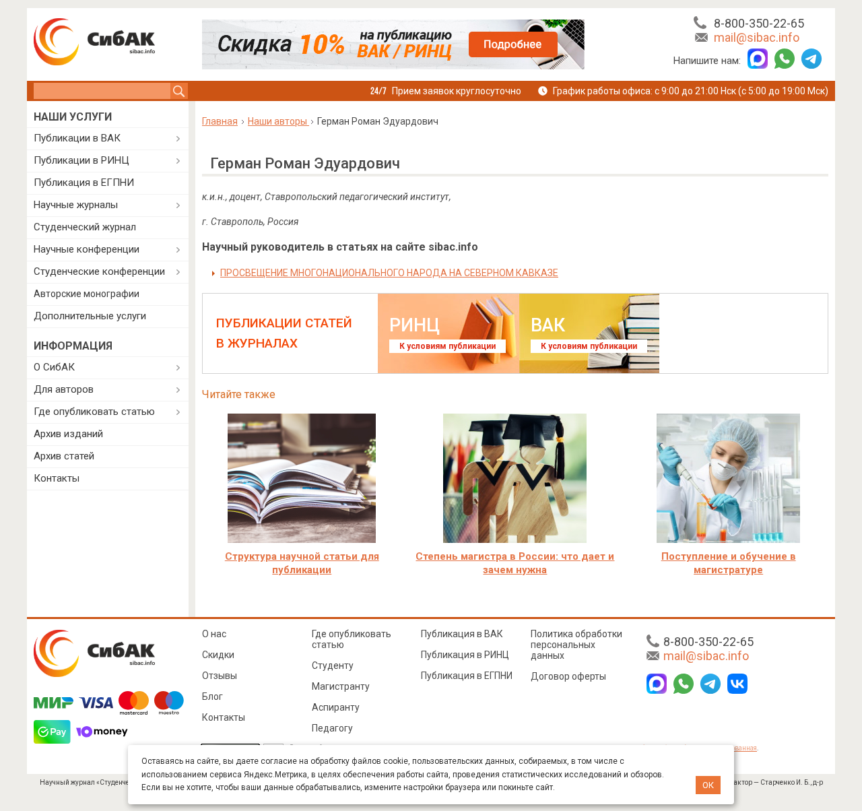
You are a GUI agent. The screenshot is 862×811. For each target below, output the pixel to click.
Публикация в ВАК (462, 633)
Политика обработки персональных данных (576, 644)
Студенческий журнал (85, 227)
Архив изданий (68, 434)
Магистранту (341, 686)
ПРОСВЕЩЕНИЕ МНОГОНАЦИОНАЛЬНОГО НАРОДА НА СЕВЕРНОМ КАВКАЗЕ (389, 272)
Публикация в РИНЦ (465, 654)
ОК (708, 785)
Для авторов (64, 389)
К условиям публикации (447, 346)
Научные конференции (86, 249)
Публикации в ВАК (77, 138)
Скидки (218, 654)
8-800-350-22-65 (759, 23)
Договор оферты (568, 676)
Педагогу (332, 728)
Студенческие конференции (99, 271)
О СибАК (54, 367)
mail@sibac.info (756, 37)
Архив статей (64, 456)
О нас (214, 633)
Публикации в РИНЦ (81, 160)
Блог (212, 696)
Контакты (56, 478)
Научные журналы (76, 205)
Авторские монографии (86, 293)
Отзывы (219, 675)
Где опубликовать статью (94, 412)
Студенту (333, 665)
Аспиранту (336, 707)
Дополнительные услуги (90, 316)
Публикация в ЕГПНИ (84, 182)
